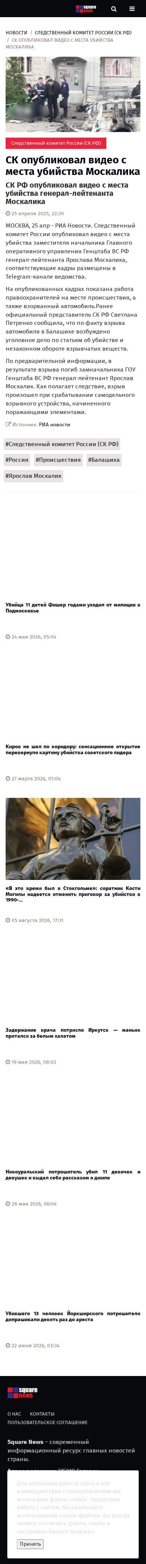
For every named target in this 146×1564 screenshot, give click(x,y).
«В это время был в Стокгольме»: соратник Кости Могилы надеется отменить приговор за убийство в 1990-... (73, 894)
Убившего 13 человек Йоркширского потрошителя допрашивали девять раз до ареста (73, 1316)
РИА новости (54, 424)
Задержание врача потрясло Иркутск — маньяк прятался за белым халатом (73, 1033)
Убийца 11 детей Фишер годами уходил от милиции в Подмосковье (73, 608)
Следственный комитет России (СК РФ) (83, 32)
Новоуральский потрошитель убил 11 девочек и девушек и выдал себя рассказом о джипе (73, 1175)
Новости (16, 32)
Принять (30, 1544)
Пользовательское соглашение (47, 1422)
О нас (14, 1414)
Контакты (42, 1414)
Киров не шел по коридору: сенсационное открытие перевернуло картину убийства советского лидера (73, 749)
